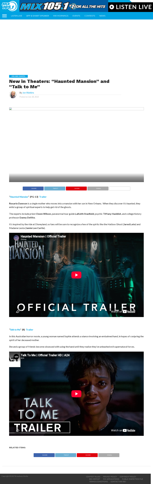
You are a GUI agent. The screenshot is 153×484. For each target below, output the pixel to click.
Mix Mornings (60, 16)
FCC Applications (111, 479)
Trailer (43, 196)
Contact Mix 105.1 (118, 482)
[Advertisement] (77, 45)
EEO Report (94, 479)
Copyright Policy (128, 477)
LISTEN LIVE (16, 16)
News (102, 16)
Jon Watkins (28, 92)
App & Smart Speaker (37, 16)
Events (76, 16)
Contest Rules (93, 477)
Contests (89, 16)
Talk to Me (15, 329)
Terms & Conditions (98, 482)
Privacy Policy (110, 477)
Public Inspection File (132, 479)
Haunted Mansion (19, 196)
